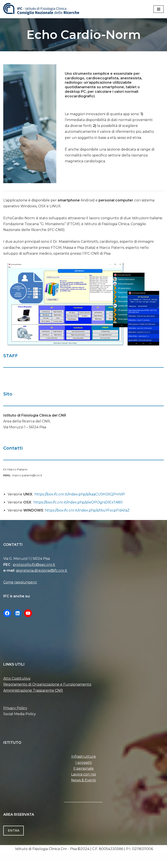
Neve (61, 857)
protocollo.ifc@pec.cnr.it (34, 565)
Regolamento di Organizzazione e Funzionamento (47, 684)
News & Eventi (83, 780)
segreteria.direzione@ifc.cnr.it (41, 570)
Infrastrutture (83, 756)
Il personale (83, 768)
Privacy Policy (15, 708)
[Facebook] (7, 613)
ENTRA (13, 830)
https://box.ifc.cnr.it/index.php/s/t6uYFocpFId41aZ (87, 510)
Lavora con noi (83, 774)
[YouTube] (28, 613)
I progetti (83, 763)
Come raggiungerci (20, 582)
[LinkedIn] (18, 613)
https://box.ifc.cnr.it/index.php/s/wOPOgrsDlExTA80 (78, 502)
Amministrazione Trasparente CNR (33, 690)
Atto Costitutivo (16, 678)
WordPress (100, 857)
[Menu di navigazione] (159, 9)
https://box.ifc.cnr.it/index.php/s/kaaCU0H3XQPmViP (80, 494)
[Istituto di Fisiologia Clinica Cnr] (41, 9)
